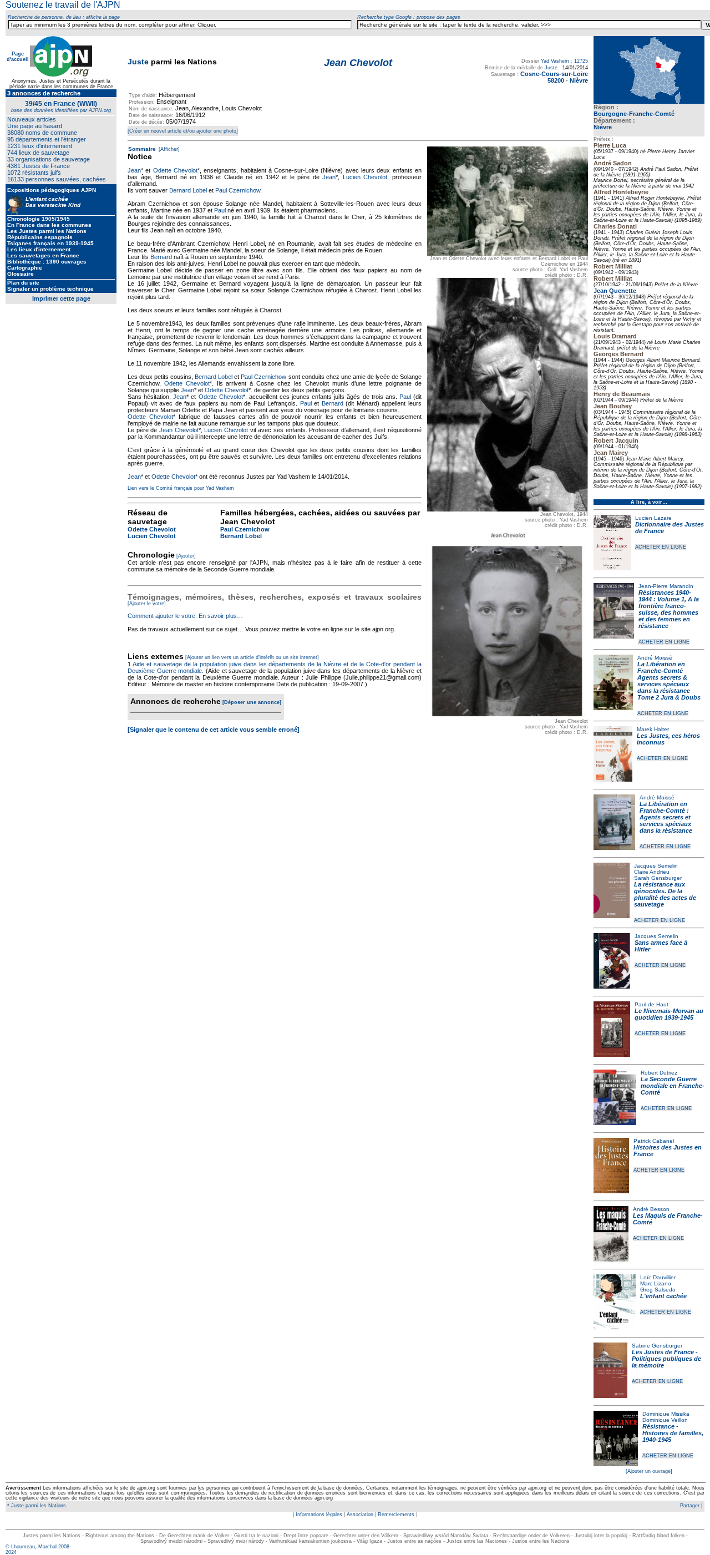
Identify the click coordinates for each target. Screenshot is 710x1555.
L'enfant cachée (663, 1296)
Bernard (161, 257)
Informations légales (319, 1514)
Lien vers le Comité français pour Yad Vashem (181, 488)
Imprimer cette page (61, 298)
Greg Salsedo (658, 1289)
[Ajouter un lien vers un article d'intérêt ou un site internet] (252, 657)
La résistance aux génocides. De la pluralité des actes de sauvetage (665, 894)
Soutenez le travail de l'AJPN (63, 4)
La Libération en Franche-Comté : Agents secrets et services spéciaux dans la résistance (666, 817)
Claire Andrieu (652, 872)
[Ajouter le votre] (147, 603)
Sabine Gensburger (657, 1346)
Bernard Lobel (188, 190)
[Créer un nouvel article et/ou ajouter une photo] (183, 131)
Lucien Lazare (653, 518)
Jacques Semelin (656, 866)
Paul (220, 210)
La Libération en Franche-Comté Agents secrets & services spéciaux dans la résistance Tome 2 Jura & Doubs (669, 681)
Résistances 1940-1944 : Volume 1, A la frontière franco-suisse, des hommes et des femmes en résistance (668, 609)
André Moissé (654, 658)
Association (360, 1514)
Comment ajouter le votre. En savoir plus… (185, 615)
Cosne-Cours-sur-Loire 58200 (554, 77)
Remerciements (396, 1514)
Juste (138, 61)
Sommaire (142, 149)
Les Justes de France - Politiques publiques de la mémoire (666, 1359)
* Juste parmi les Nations (36, 1505)
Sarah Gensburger (658, 878)
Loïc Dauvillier (658, 1277)
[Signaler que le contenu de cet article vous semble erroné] (214, 729)
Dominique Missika (665, 1414)
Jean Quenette (615, 290)
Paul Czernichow (237, 190)
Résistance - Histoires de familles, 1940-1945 (672, 1433)
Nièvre (603, 127)
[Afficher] (168, 149)
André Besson (651, 1209)
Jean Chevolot (179, 430)
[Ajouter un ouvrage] (649, 1471)
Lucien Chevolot (365, 177)
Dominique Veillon (665, 1420)
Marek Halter (653, 729)
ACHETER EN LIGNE (660, 547)
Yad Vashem (555, 61)
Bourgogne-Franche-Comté (634, 113)
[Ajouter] (186, 556)
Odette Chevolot (175, 170)
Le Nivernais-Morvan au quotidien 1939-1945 (669, 1014)
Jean (134, 170)
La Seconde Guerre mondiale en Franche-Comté (672, 1086)
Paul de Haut (651, 1004)
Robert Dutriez (659, 1073)
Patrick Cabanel (653, 1141)
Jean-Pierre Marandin (665, 586)
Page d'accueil (18, 56)
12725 (581, 61)
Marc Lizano (655, 1283)
